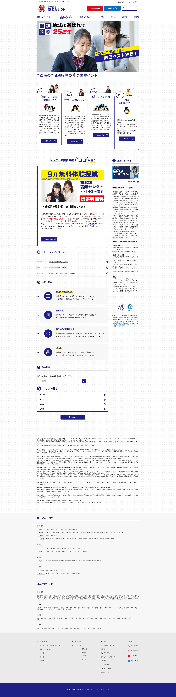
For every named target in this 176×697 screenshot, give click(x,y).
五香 (88, 618)
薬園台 (125, 618)
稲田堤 (71, 595)
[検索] (84, 381)
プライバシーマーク (124, 317)
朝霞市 (68, 573)
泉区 (74, 532)
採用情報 (103, 660)
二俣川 (120, 597)
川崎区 (62, 529)
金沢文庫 (100, 595)
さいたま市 (41, 570)
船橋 (110, 618)
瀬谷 (108, 596)
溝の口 (53, 599)
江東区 (70, 548)
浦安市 (83, 560)
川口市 (48, 573)
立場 (127, 596)
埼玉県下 (41, 573)
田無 (106, 608)
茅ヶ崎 (39, 597)
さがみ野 (73, 596)
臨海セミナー (105, 672)
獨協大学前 (77, 628)
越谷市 (78, 573)
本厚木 (39, 599)
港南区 (83, 532)
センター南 (122, 596)
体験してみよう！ (45, 649)
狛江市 (74, 551)
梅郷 (50, 618)
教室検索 (78, 645)
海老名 (76, 595)
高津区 (71, 529)
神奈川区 (93, 532)
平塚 (111, 597)
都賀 (96, 618)
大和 (105, 599)
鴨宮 (120, 595)
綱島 (54, 597)
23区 (41, 548)
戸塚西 (74, 597)
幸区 (66, 529)
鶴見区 (121, 532)
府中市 (63, 551)
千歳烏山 (120, 608)
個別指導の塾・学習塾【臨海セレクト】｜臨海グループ (88, 689)
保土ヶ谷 (134, 597)
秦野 (98, 597)
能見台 (89, 597)
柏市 (74, 560)
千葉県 (39, 557)
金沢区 (111, 532)
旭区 (66, 532)
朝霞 (38, 628)
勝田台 (61, 618)
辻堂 (50, 597)
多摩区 (52, 529)
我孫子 (39, 618)
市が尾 (60, 595)
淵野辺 (125, 597)
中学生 (113, 17)
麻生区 (76, 529)
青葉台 (39, 595)
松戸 (120, 618)
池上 (42, 608)
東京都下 (41, 551)
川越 (52, 628)
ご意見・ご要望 (106, 668)
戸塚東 (79, 597)
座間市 (74, 538)
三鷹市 (48, 551)
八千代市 (48, 560)
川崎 (124, 595)
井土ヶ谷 (65, 595)
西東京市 (84, 551)
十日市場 (68, 597)
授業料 (136, 17)
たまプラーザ (134, 596)
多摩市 (58, 551)
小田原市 (64, 538)
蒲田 (71, 608)
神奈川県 (40, 526)
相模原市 (41, 535)
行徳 (76, 618)
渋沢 (86, 596)
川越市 (52, 573)
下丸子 (83, 608)
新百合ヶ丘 (102, 596)
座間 (82, 596)
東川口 (88, 628)
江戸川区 (64, 548)
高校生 (124, 17)
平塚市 (70, 538)
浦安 (54, 618)
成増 (132, 608)
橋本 (94, 597)
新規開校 (103, 649)
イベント (103, 641)
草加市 (73, 573)
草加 (71, 628)
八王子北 (44, 609)
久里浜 (49, 596)
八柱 (38, 619)
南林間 (63, 599)
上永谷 (111, 595)
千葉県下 (41, 561)
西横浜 (84, 597)
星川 (129, 597)
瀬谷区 (88, 532)
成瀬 (136, 608)
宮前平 (74, 599)
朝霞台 (43, 628)
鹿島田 (95, 595)
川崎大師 (129, 595)
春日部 (48, 628)
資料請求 (111, 8)
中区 (47, 532)
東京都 (39, 545)
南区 (58, 532)
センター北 (114, 596)
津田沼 (100, 618)
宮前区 (57, 529)
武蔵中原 (100, 599)
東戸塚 (103, 597)
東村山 (50, 609)
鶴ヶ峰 (58, 597)
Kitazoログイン (122, 2)
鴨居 (116, 595)
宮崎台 (69, 599)
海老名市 (86, 538)
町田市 (79, 551)
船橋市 (94, 560)
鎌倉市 (112, 538)
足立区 (84, 548)
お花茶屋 (55, 608)
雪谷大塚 (68, 609)
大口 (81, 595)
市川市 (58, 560)
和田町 (136, 599)
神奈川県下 (41, 539)
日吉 (107, 597)
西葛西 (39, 609)
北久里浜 (39, 596)
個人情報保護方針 (106, 653)
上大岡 (106, 595)
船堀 (59, 609)
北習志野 (71, 618)
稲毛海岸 (44, 618)
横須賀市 (80, 538)
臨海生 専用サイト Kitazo (109, 645)
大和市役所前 (112, 599)
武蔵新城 (93, 599)
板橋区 (58, 548)
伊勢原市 (48, 538)
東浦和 (83, 628)
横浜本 (124, 599)
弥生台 (119, 599)
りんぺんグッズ (106, 664)
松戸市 (70, 560)
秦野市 (92, 538)
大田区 (54, 548)
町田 (63, 609)
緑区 (98, 532)
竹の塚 (101, 608)
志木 (62, 628)
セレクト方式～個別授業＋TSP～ (66, 17)
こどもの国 (56, 596)
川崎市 (41, 529)
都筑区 (106, 532)
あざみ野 (44, 595)
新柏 (92, 618)
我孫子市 (64, 560)
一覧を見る (131, 181)
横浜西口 (130, 599)
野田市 (99, 560)
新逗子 (96, 596)
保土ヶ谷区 (53, 532)
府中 (55, 609)
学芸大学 (61, 608)
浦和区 (51, 570)
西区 (102, 532)
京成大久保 (82, 618)
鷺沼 (78, 596)
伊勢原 (54, 595)
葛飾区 (79, 548)
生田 (50, 595)
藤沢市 (102, 538)
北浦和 (57, 628)
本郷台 (44, 599)
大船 (90, 595)
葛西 (67, 608)
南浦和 (93, 628)
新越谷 (66, 628)
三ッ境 (58, 599)
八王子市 (53, 551)
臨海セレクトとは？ (44, 17)
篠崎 (79, 608)
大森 (50, 608)
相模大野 (66, 596)
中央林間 (44, 597)
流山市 (78, 560)
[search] (123, 8)
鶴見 (63, 597)
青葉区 (116, 532)
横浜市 (41, 532)
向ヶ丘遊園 (80, 599)
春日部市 (62, 573)
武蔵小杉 (87, 599)
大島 (46, 608)
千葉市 (54, 560)
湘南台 (91, 596)
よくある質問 (133, 2)
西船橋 (105, 618)
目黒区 (74, 548)
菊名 (134, 595)
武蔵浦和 (99, 628)
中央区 (48, 535)
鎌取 (66, 618)
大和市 (58, 538)
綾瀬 (38, 608)
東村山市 (69, 551)
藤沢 (115, 597)
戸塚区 (62, 532)
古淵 (61, 596)
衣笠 (44, 596)
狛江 (75, 608)
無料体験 (78, 641)
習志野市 (88, 560)
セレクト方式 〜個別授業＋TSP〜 (51, 645)
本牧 (48, 599)
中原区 (48, 529)
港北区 (78, 532)
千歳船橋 (126, 608)
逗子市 (107, 538)
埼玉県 (39, 567)
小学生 (101, 17)
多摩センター (112, 608)
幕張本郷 (115, 618)
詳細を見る (49, 141)
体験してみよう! (86, 17)
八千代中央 (131, 618)
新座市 (57, 573)
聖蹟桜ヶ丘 (90, 608)
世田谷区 (48, 548)
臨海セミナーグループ (108, 657)
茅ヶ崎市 (97, 538)
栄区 (70, 532)
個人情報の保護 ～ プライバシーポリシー (127, 325)
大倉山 (85, 595)
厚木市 (54, 538)
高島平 (96, 608)
